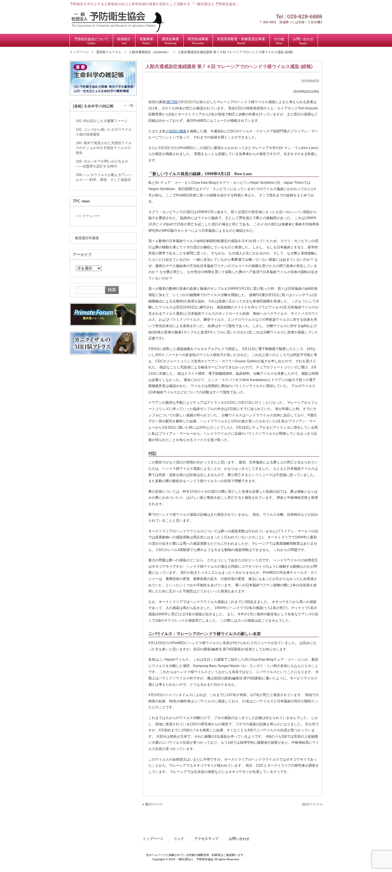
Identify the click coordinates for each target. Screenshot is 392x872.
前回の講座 (177, 131)
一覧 (130, 105)
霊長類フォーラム (108, 52)
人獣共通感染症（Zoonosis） (149, 52)
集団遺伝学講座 (87, 238)
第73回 (172, 102)
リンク (179, 839)
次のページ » (312, 804)
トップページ (79, 52)
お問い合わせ (239, 839)
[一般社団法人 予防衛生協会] (117, 31)
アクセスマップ (206, 839)
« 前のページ (152, 804)
